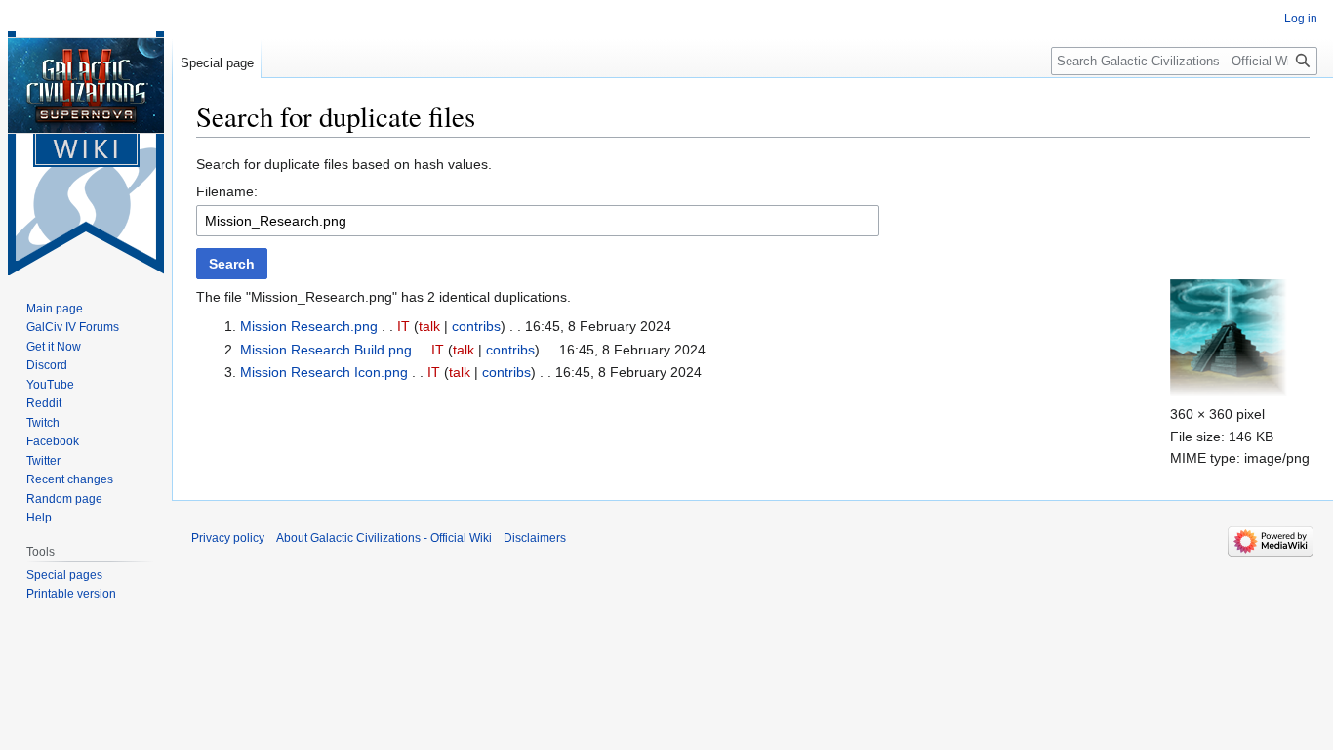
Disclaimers (535, 538)
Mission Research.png (309, 326)
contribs (476, 326)
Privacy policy (227, 538)
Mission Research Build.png (326, 349)
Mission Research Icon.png (324, 372)
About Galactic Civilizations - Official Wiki (384, 538)
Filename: (227, 191)
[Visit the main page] (86, 153)
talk (429, 326)
